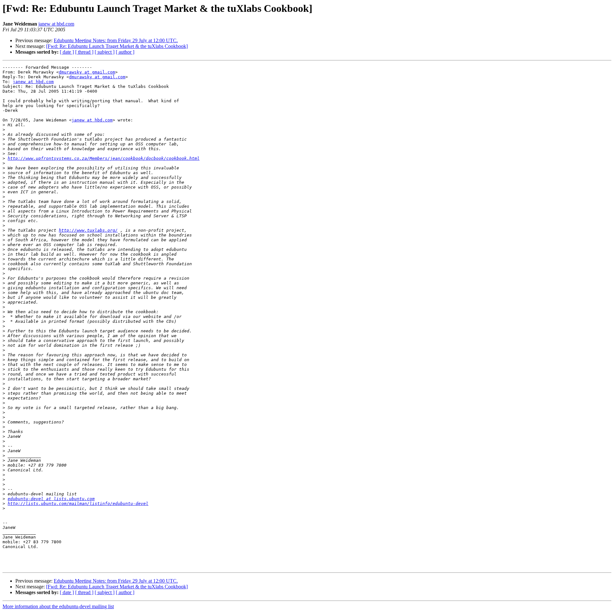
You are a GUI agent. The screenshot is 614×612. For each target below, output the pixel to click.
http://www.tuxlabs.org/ (88, 230)
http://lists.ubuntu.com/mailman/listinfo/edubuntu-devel (78, 503)
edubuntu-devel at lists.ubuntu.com (51, 498)
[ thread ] (84, 52)
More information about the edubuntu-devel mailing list (58, 606)
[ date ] (67, 52)
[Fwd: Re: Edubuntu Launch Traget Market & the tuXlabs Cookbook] (117, 46)
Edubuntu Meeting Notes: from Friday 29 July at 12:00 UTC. (116, 40)
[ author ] (125, 52)
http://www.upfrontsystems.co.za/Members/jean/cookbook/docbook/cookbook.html (104, 158)
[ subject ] (104, 52)
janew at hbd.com (56, 24)
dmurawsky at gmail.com (87, 72)
